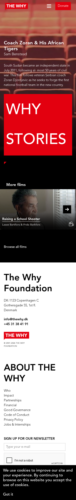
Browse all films (15, 247)
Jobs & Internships (17, 424)
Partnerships (12, 400)
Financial (10, 405)
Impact (9, 395)
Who (7, 390)
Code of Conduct (16, 415)
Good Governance (17, 410)
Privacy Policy (13, 420)
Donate (63, 6)
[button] (47, 6)
